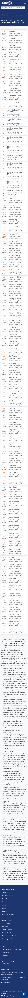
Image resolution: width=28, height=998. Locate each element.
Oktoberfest (5, 952)
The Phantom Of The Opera (10, 936)
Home (3, 14)
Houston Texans (7, 930)
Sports (4, 908)
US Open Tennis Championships (11, 949)
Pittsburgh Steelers (8, 939)
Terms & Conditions (8, 914)
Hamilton (5, 955)
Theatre (4, 911)
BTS (3, 959)
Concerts (4, 905)
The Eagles (5, 926)
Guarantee (5, 902)
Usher (4, 946)
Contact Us (5, 899)
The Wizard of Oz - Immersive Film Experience (12, 963)
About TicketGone (7, 896)
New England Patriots (8, 933)
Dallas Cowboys (6, 923)
